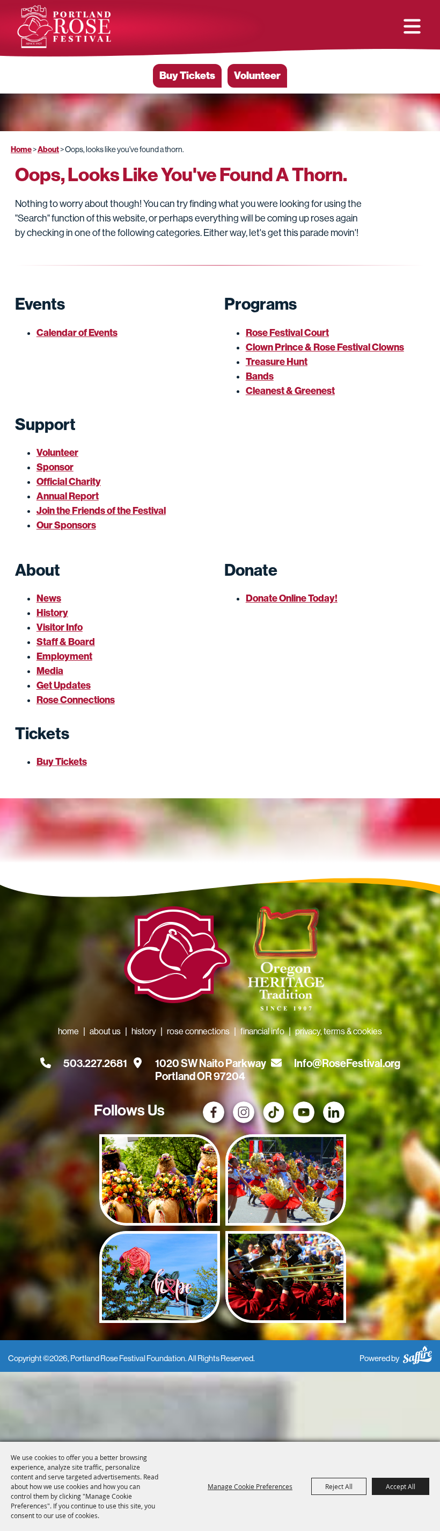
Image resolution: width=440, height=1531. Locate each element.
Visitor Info (59, 627)
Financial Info (262, 1031)
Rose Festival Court (287, 333)
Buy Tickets (187, 75)
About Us (105, 1031)
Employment (64, 656)
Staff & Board (65, 642)
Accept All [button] (400, 1486)
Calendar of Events (77, 333)
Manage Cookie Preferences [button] (250, 1486)
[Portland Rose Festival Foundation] (64, 27)
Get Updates (63, 685)
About (48, 149)
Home (21, 149)
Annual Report (67, 496)
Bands (260, 376)
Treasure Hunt (276, 362)
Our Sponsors (66, 525)
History (52, 613)
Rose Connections (75, 700)
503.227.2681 (95, 1063)
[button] (412, 26)
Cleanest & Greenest (290, 391)
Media (49, 671)
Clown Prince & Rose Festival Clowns (325, 347)
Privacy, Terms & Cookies (338, 1031)
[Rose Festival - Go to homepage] (177, 956)
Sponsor (55, 467)
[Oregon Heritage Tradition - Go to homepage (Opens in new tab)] (282, 960)
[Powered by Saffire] (417, 1353)
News (48, 598)
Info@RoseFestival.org (347, 1063)
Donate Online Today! (292, 598)
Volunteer (257, 75)
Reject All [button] (339, 1486)
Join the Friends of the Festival (101, 511)
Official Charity (68, 482)
